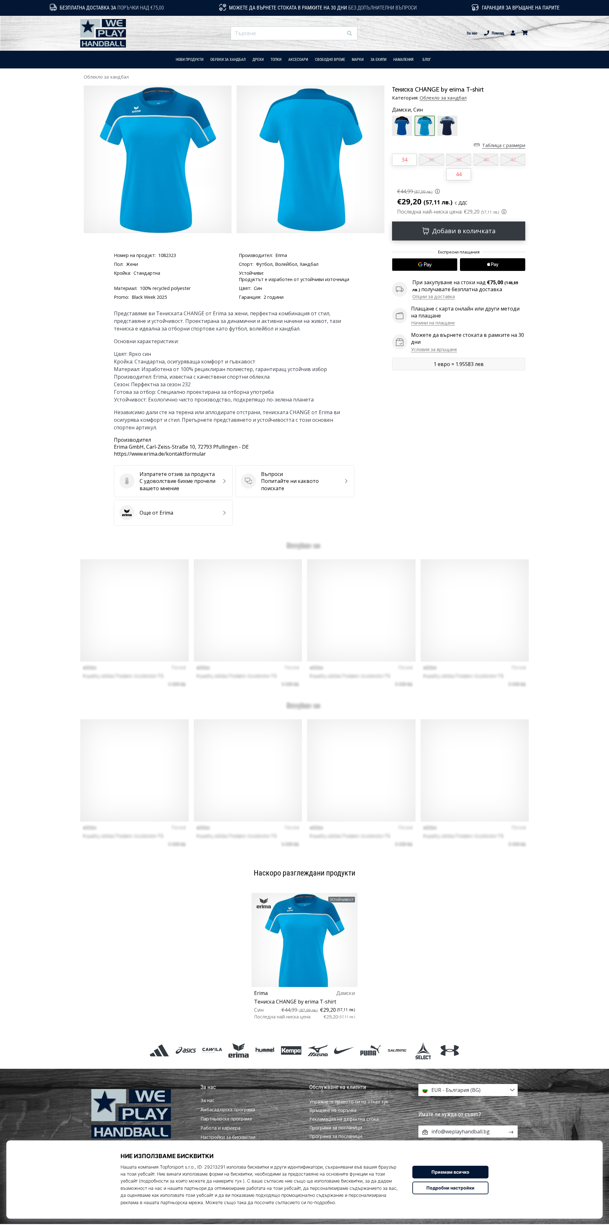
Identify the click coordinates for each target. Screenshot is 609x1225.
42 (513, 159)
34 (404, 159)
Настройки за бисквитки (227, 1137)
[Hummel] (265, 1050)
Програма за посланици (335, 1128)
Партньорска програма (226, 1119)
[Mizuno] (317, 1050)
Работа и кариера (220, 1128)
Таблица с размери (503, 145)
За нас (472, 33)
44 (459, 174)
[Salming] (397, 1050)
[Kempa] (291, 1050)
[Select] (423, 1050)
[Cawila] (212, 1050)
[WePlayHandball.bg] (141, 1114)
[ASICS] (186, 1050)
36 (431, 159)
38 (459, 159)
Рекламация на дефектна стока (344, 1119)
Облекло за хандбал (106, 77)
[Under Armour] (449, 1050)
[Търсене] (349, 33)
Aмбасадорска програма (227, 1109)
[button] (338, 33)
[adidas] (159, 1050)
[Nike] (344, 1050)
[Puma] (370, 1050)
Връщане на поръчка (333, 1110)
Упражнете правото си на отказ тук (348, 1102)
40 (486, 159)
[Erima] (238, 1050)
